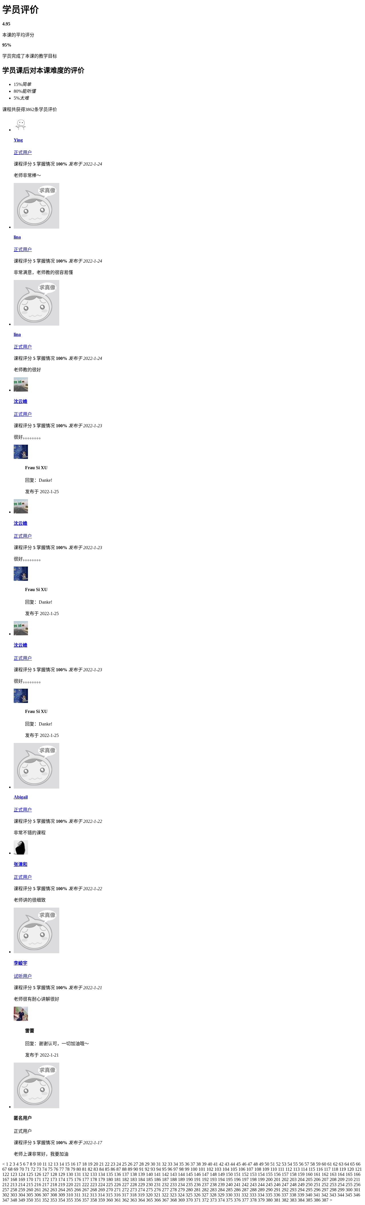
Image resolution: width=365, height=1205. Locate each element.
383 (294, 1200)
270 (110, 1189)
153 (254, 1174)
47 (250, 1164)
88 (125, 1169)
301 (357, 1189)
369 (182, 1200)
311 (78, 1194)
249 (302, 1184)
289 (262, 1189)
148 (214, 1174)
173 (54, 1179)
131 (78, 1174)
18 (85, 1164)
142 (166, 1174)
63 (341, 1164)
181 (118, 1179)
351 (38, 1200)
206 (318, 1179)
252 (326, 1184)
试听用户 (23, 976)
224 (102, 1184)
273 (134, 1189)
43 (227, 1164)
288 (254, 1189)
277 (166, 1189)
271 (118, 1189)
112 (289, 1169)
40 (210, 1164)
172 (46, 1179)
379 (262, 1200)
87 (119, 1169)
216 (38, 1184)
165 (350, 1174)
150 (230, 1174)
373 (214, 1200)
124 (22, 1174)
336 (277, 1194)
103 (218, 1169)
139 (142, 1174)
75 (51, 1169)
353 (54, 1200)
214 (22, 1184)
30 (153, 1164)
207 (326, 1179)
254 (342, 1184)
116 (320, 1169)
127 (46, 1174)
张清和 (20, 864)
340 (309, 1194)
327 (206, 1194)
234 (182, 1184)
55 (296, 1164)
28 (142, 1164)
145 (190, 1174)
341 (317, 1194)
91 (142, 1169)
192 (206, 1179)
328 (214, 1194)
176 (78, 1179)
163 (334, 1174)
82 (91, 1169)
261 (38, 1189)
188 (174, 1179)
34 (176, 1164)
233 (174, 1184)
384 (302, 1200)
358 (94, 1200)
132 (86, 1174)
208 (334, 1179)
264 (62, 1189)
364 (142, 1200)
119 (343, 1169)
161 (318, 1174)
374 (222, 1200)
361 (118, 1200)
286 (238, 1189)
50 (267, 1164)
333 (253, 1194)
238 (214, 1184)
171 (38, 1179)
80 (79, 1169)
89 (130, 1169)
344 (341, 1194)
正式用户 (23, 152)
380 (270, 1200)
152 (246, 1174)
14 (62, 1164)
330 (230, 1194)
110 (274, 1169)
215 (30, 1184)
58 (313, 1164)
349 (22, 1200)
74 (45, 1169)
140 (150, 1174)
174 (62, 1179)
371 (198, 1200)
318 (134, 1194)
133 (94, 1174)
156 (278, 1174)
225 (110, 1184)
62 (336, 1164)
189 (182, 1179)
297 (326, 1189)
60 (324, 1164)
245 (270, 1184)
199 (262, 1179)
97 (176, 1169)
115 (312, 1169)
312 (86, 1194)
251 (318, 1184)
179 (102, 1179)
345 (349, 1194)
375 (230, 1200)
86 (113, 1169)
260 (30, 1189)
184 (142, 1179)
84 (102, 1169)
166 (357, 1174)
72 (33, 1169)
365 (150, 1200)
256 (357, 1184)
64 (347, 1164)
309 (62, 1194)
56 (302, 1164)
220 (70, 1184)
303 (14, 1194)
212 (6, 1184)
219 (62, 1184)
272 (126, 1189)
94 (159, 1169)
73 (39, 1169)
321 (158, 1194)
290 (270, 1189)
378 (254, 1200)
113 (297, 1169)
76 (56, 1169)
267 (86, 1189)
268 (94, 1189)
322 (166, 1194)
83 (96, 1169)
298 (334, 1189)
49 (262, 1164)
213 (14, 1184)
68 (11, 1169)
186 (158, 1179)
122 (6, 1174)
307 (46, 1194)
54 (290, 1164)
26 (130, 1164)
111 (281, 1169)
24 (119, 1164)
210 (350, 1179)
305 (30, 1194)
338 (293, 1194)
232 (166, 1184)
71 (28, 1169)
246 (278, 1184)
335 (269, 1194)
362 (126, 1200)
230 (150, 1184)
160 (310, 1174)
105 (234, 1169)
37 (193, 1164)
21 (102, 1164)
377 (246, 1200)
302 (6, 1194)
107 (250, 1169)
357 (86, 1200)
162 (326, 1174)
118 (335, 1169)
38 (199, 1164)
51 (273, 1164)
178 (94, 1179)
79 (73, 1169)
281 (198, 1189)
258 (14, 1189)
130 (70, 1174)
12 (51, 1164)
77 (62, 1169)
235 (190, 1184)
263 (54, 1189)
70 (22, 1169)
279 (182, 1189)
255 (350, 1184)
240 (230, 1184)
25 (125, 1164)
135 (110, 1174)
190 (190, 1179)
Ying (18, 140)
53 (284, 1164)
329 (222, 1194)
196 (238, 1179)
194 (222, 1179)
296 (318, 1189)
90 (136, 1169)
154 (262, 1174)
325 (190, 1194)
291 (278, 1189)
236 (198, 1184)
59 (319, 1164)
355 (70, 1200)
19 (91, 1164)
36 (187, 1164)
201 (278, 1179)
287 (246, 1189)
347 (6, 1200)
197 (246, 1179)
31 (159, 1164)
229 (142, 1184)
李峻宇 (20, 963)
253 (334, 1184)
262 (46, 1189)
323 (174, 1194)
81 (85, 1169)
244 (262, 1184)
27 (136, 1164)
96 (170, 1169)
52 (279, 1164)
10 (39, 1164)
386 (318, 1200)
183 (134, 1179)
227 (126, 1184)
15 (68, 1164)
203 (294, 1179)
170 (30, 1179)
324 (182, 1194)
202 (286, 1179)
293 (294, 1189)
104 (226, 1169)
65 (353, 1164)
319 (142, 1194)
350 (30, 1200)
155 (270, 1174)
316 (118, 1194)
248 (294, 1184)
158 (294, 1174)
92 (148, 1169)
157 (286, 1174)
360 (110, 1200)
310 (70, 1194)
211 (357, 1179)
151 (238, 1174)
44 (233, 1164)
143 (174, 1174)
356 (78, 1200)
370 (190, 1200)
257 (6, 1189)
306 (38, 1194)
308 (54, 1194)
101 (202, 1169)
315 (110, 1194)
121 (358, 1169)
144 (182, 1174)
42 (222, 1164)
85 (108, 1169)
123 (14, 1174)
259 (22, 1189)
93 (153, 1169)
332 (246, 1194)
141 (158, 1174)
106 (242, 1169)
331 (238, 1194)
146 (198, 1174)
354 (62, 1200)
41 (216, 1164)
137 (126, 1174)
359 (102, 1200)
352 (46, 1200)
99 (187, 1169)
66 (358, 1164)
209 (342, 1179)
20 (96, 1164)
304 (22, 1194)
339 (301, 1194)
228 (134, 1184)
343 (333, 1194)
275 (150, 1189)
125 (30, 1174)
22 (108, 1164)
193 (214, 1179)
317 (126, 1194)
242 (246, 1184)
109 (266, 1169)
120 (351, 1169)
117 (328, 1169)
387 (326, 1200)
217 (46, 1184)
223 (94, 1184)
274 (142, 1189)
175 (70, 1179)
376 (238, 1200)
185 (150, 1179)
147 (206, 1174)
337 (285, 1194)
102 (210, 1169)
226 (118, 1184)
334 (261, 1194)
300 (350, 1189)
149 (222, 1174)
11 (45, 1164)
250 (310, 1184)
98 (182, 1169)
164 (342, 1174)
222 (86, 1184)
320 (150, 1194)
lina (17, 237)
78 (68, 1169)
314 (102, 1194)
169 (22, 1179)
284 (222, 1189)
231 (158, 1184)
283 (214, 1189)
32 (165, 1164)
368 (174, 1200)
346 (356, 1194)
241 (238, 1184)
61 (330, 1164)
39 (205, 1164)
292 (286, 1189)
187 (166, 1179)
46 (245, 1164)
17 (79, 1164)
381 (278, 1200)
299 (342, 1189)
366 (158, 1200)
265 (70, 1189)
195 (230, 1179)
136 (118, 1174)
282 (206, 1189)
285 (230, 1189)
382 (286, 1200)
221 (78, 1184)
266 (78, 1189)
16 (73, 1164)
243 (254, 1184)
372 (206, 1200)
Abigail (21, 797)
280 (190, 1189)
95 (165, 1169)
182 (126, 1179)
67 (5, 1169)
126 (38, 1174)
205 (310, 1179)
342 (325, 1194)
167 (6, 1179)
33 (170, 1164)
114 (305, 1169)
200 (270, 1179)
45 (239, 1164)
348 (14, 1200)
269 (102, 1189)
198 (254, 1179)
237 (206, 1184)
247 (286, 1184)
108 (258, 1169)
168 (14, 1179)
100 (194, 1169)
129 (62, 1174)
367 (166, 1200)
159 (302, 1174)
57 (307, 1164)
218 (54, 1184)
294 (302, 1189)
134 (102, 1174)
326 (198, 1194)
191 (198, 1179)
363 (134, 1200)
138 (134, 1174)
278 (174, 1189)
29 (148, 1164)
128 (54, 1174)
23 (113, 1164)
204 (302, 1179)
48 (256, 1164)
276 (158, 1189)
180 (110, 1179)
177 (86, 1179)
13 (56, 1164)
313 (94, 1194)
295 (310, 1189)
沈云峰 (20, 401)
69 (16, 1169)
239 (222, 1184)
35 (182, 1164)
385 (310, 1200)
